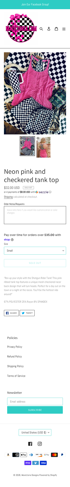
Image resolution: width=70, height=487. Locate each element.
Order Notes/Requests (14, 204)
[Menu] (64, 29)
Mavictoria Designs (30, 475)
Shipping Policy (15, 366)
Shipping (8, 196)
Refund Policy (14, 356)
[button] (27, 192)
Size (6, 243)
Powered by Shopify (48, 475)
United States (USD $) (34, 432)
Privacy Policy (14, 347)
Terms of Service (16, 376)
